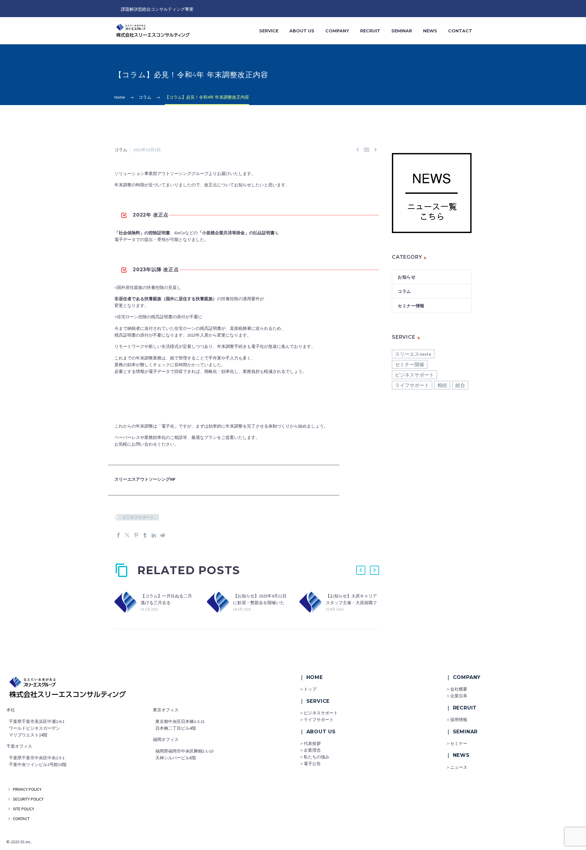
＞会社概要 (456, 689)
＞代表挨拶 (310, 743)
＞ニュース (456, 767)
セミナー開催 (409, 364)
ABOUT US (301, 31)
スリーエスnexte (413, 354)
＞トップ (308, 689)
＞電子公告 (310, 763)
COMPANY (337, 31)
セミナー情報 (411, 305)
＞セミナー (456, 743)
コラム (120, 149)
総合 (460, 385)
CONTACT (460, 31)
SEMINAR (401, 31)
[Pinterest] (136, 535)
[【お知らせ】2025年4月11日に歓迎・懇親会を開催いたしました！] (220, 603)
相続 (442, 385)
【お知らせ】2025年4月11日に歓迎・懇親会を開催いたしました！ (260, 602)
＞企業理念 (310, 750)
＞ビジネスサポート (318, 713)
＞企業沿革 (456, 696)
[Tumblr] (145, 535)
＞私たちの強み (314, 757)
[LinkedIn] (153, 535)
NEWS (430, 31)
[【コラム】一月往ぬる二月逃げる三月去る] (127, 603)
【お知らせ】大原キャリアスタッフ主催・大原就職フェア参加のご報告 (351, 602)
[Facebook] (118, 535)
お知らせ (407, 277)
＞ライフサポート (316, 719)
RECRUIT (370, 31)
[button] (360, 570)
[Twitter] (127, 535)
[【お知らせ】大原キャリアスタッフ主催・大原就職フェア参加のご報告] (312, 603)
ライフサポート (412, 385)
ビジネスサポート (138, 517)
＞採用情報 (456, 719)
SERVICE (268, 31)
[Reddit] (162, 535)
